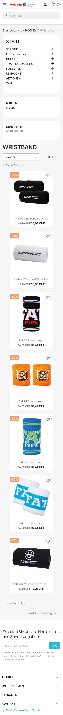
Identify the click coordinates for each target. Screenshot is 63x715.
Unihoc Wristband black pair (31, 218)
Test (9, 83)
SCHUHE (12, 59)
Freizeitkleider (16, 54)
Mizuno (10, 108)
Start (13, 42)
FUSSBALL (13, 69)
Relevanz (21, 157)
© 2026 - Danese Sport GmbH (21, 710)
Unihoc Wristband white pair (31, 279)
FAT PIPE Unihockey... (31, 340)
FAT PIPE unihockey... (31, 401)
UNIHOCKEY (14, 73)
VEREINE (12, 49)
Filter (51, 157)
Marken (11, 103)
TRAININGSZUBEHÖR (20, 64)
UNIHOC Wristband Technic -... (31, 584)
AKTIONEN (13, 78)
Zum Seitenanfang (41, 613)
